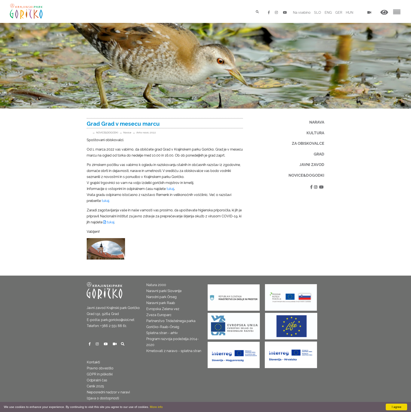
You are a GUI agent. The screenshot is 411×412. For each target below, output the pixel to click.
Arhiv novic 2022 (146, 132)
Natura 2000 (156, 285)
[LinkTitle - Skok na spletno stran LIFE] (291, 325)
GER (338, 12)
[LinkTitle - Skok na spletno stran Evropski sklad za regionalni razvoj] (234, 325)
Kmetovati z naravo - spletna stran (173, 351)
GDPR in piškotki (100, 374)
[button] (384, 12)
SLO (317, 12)
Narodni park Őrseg (161, 297)
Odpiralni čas (97, 380)
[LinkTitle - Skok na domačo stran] (26, 11)
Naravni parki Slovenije (164, 291)
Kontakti (93, 362)
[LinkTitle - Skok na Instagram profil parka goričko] (277, 12)
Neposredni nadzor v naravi (108, 392)
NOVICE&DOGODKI (107, 132)
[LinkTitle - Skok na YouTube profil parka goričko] (285, 12)
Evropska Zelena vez (162, 309)
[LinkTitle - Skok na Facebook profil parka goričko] (269, 12)
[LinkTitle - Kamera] (115, 344)
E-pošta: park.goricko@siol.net (110, 320)
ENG (328, 12)
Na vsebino (302, 12)
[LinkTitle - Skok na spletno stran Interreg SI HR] (291, 353)
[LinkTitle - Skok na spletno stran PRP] (291, 296)
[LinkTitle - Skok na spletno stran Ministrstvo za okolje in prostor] (234, 296)
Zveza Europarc (158, 315)
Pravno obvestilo (100, 368)
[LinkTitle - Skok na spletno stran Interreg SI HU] (234, 353)
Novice (127, 132)
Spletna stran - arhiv (162, 333)
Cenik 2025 (95, 386)
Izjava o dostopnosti (103, 398)
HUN (349, 12)
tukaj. (106, 201)
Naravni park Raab (160, 303)
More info (156, 407)
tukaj (170, 189)
